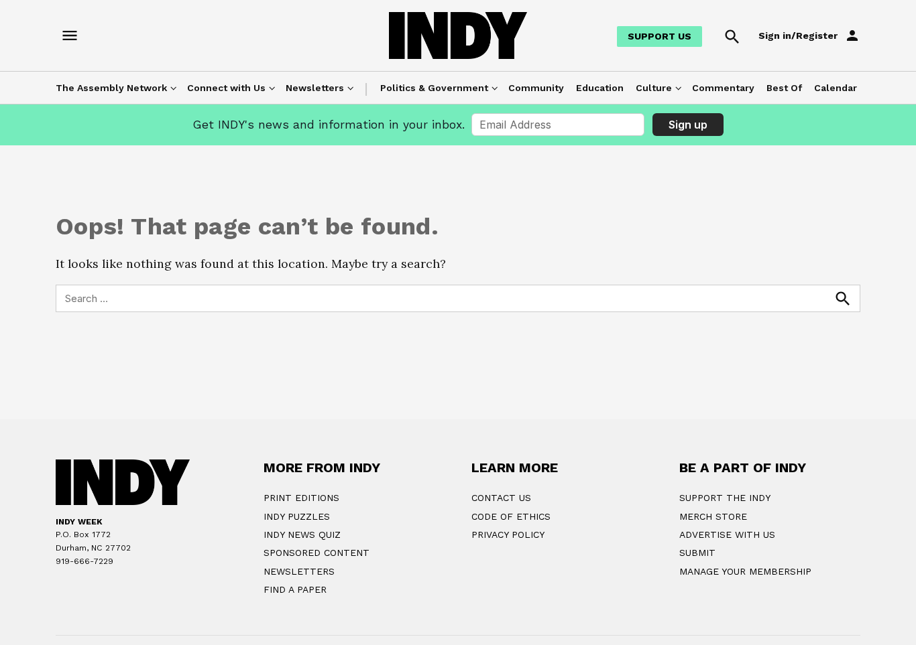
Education (600, 87)
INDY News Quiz (302, 534)
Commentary (723, 87)
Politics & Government (434, 87)
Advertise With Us (727, 534)
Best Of (784, 87)
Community (536, 87)
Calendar (835, 87)
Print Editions (301, 497)
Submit (697, 552)
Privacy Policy (508, 534)
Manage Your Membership (745, 571)
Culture (654, 87)
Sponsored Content (316, 552)
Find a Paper (295, 589)
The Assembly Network (111, 87)
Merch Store (713, 516)
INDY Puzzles (297, 516)
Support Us (659, 36)
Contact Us (501, 497)
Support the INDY (724, 497)
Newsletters (315, 87)
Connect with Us (226, 87)
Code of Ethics (511, 516)
